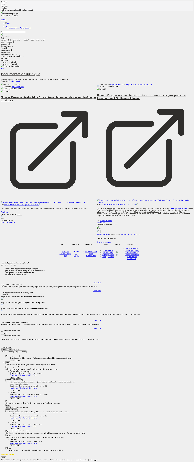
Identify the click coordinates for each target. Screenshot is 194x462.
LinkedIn (76, 256)
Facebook (76, 251)
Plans (3, 4)
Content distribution (132, 255)
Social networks (11, 410)
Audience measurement (14, 380)
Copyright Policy (108, 255)
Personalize (84, 460)
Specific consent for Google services (18, 431)
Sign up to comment (8, 222)
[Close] (2, 331)
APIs (8, 362)
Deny (18, 360)
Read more (5, 212)
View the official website (28, 375)
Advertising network (12, 367)
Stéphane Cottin (15, 81)
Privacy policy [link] (6, 347)
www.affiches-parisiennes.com (14, 205)
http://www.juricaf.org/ (179, 208)
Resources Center (91, 252)
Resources (4, 6)
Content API (131, 259)
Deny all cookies (20, 352)
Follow (3, 20)
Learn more (97, 291)
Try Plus (4, 2)
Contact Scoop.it (65, 254)
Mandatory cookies (12, 356)
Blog (65, 256)
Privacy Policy (108, 253)
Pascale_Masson (106, 221)
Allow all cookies (7, 352)
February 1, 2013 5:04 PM (130, 234)
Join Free (4, 8)
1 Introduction (91, 256)
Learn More (97, 283)
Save (3, 457)
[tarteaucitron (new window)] (7, 456)
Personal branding (132, 253)
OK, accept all (60, 460)
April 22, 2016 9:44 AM (31, 205)
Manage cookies (108, 257)
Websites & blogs (132, 249)
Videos (8, 448)
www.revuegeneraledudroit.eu (109, 204)
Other (8, 405)
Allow (19, 214)
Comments (9, 401)
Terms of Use (108, 251)
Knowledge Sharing (132, 251)
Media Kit (65, 252)
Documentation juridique (20, 74)
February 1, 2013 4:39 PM (128, 204)
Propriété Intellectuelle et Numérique (139, 84)
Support (8, 435)
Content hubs (132, 257)
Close (4, 333)
